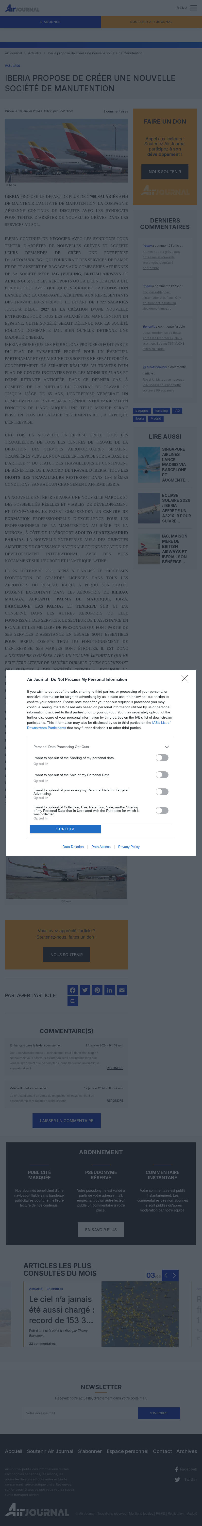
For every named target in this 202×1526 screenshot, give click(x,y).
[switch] (162, 757)
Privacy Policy (129, 847)
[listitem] (101, 746)
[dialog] (101, 763)
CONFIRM (65, 829)
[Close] (186, 680)
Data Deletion (73, 847)
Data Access (101, 847)
